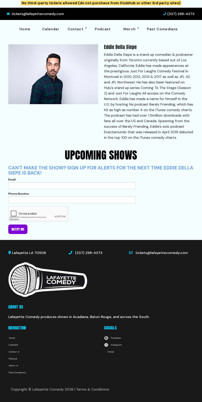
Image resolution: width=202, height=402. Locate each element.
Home (25, 29)
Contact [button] (76, 29)
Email (12, 179)
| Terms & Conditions (91, 389)
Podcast (103, 29)
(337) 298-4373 (181, 13)
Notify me (17, 229)
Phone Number (18, 193)
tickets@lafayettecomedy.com (38, 13)
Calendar (50, 29)
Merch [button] (130, 29)
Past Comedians (162, 29)
